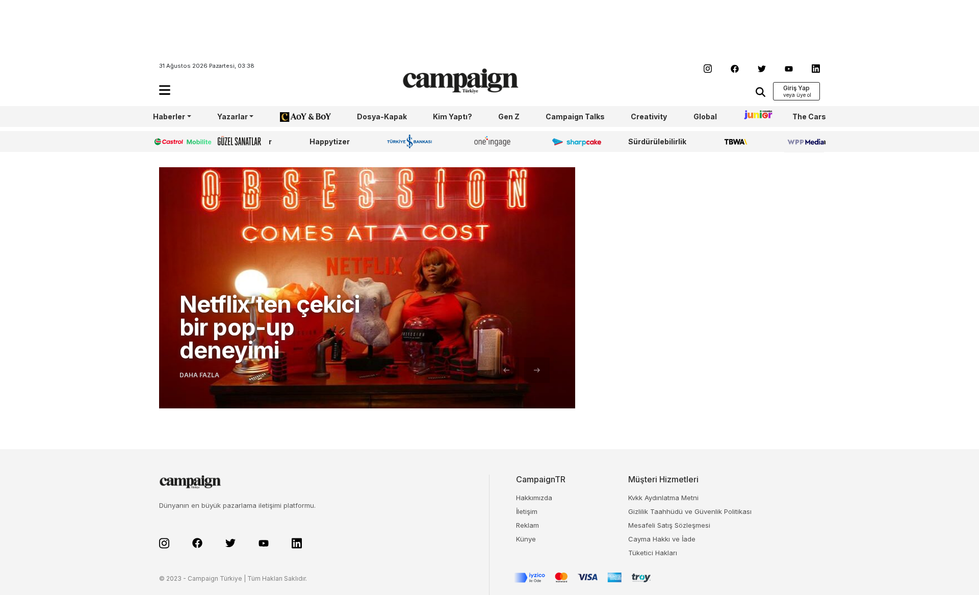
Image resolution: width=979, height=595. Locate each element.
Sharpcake (571, 141)
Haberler (169, 116)
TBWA (735, 141)
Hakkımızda (534, 498)
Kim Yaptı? (452, 116)
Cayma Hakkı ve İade (661, 539)
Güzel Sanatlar (245, 141)
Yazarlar (232, 116)
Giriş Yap (796, 88)
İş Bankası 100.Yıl (411, 141)
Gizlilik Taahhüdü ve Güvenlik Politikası (690, 511)
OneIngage (494, 141)
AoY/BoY (295, 116)
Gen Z (509, 116)
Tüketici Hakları (652, 553)
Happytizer (330, 141)
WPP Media (805, 141)
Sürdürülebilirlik (657, 141)
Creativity (649, 116)
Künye (526, 539)
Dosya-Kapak (382, 116)
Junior (754, 116)
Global (705, 116)
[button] (164, 90)
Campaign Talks (575, 116)
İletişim (526, 511)
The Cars (809, 116)
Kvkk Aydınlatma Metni (663, 498)
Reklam (527, 525)
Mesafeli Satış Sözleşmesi (669, 525)
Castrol (167, 141)
